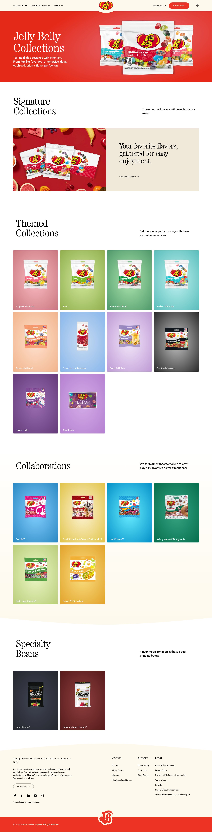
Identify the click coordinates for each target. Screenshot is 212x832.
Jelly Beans (18, 5)
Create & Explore (39, 5)
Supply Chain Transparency (167, 789)
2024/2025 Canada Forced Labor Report (172, 794)
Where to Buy (143, 765)
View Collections (127, 176)
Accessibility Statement (165, 765)
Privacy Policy (161, 770)
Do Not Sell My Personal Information (170, 775)
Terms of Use (160, 780)
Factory (115, 765)
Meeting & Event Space (122, 780)
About (57, 5)
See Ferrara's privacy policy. (60, 775)
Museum (115, 775)
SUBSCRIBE (22, 787)
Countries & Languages (197, 5)
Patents (158, 785)
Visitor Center (118, 770)
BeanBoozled (159, 5)
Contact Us (142, 770)
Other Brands (143, 775)
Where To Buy (179, 5)
